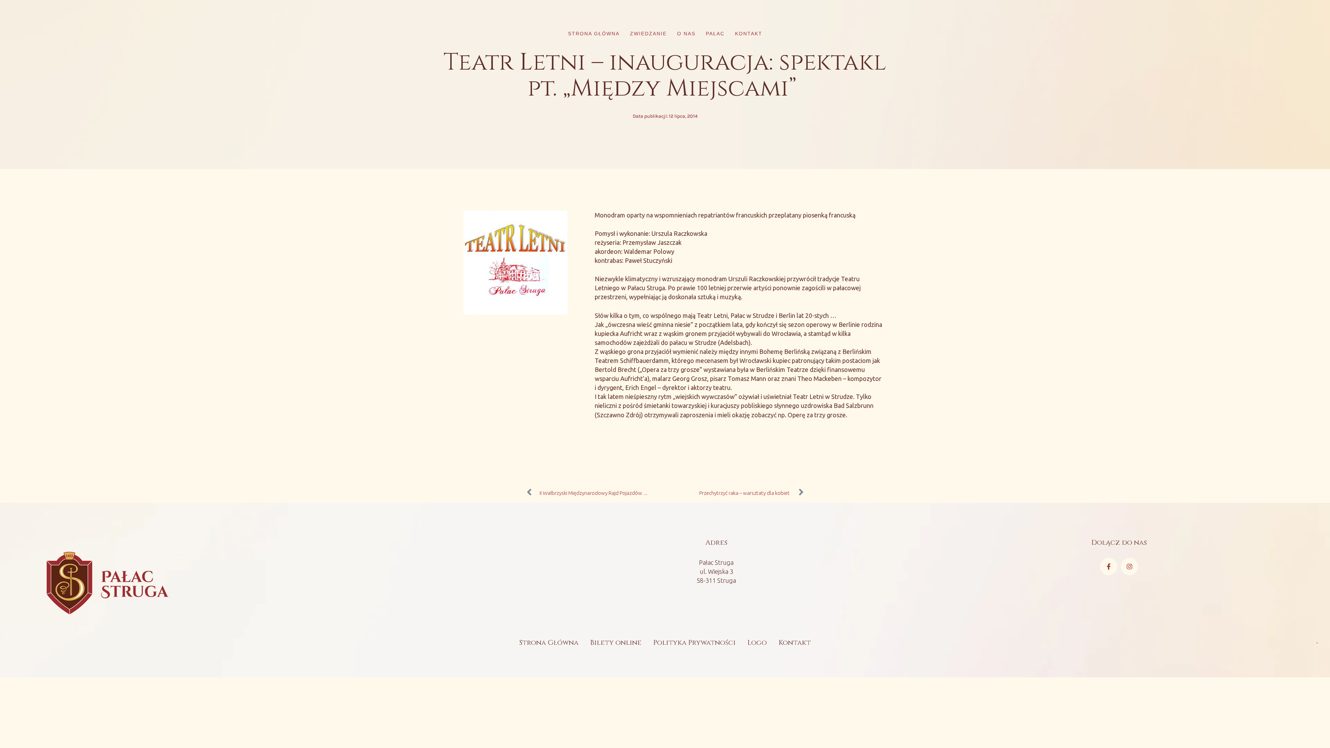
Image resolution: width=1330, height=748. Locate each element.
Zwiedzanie (648, 33)
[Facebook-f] (1108, 566)
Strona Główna (548, 642)
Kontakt (748, 33)
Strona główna (594, 33)
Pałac (715, 33)
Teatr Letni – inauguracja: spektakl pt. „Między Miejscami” (665, 75)
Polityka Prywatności (694, 642)
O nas (686, 33)
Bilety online (615, 642)
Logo (757, 642)
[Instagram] (1129, 566)
